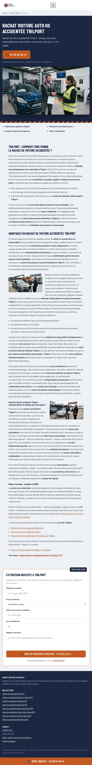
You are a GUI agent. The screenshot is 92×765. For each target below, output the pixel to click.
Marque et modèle (13, 588)
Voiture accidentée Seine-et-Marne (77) (17, 697)
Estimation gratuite (44, 54)
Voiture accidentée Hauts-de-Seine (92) (17, 708)
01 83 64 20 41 (58, 660)
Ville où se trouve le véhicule (17, 610)
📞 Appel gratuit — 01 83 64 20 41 (46, 761)
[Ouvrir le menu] (53, 5)
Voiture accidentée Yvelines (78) (14, 701)
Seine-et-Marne (14, 13)
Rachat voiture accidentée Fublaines (27, 528)
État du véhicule (12, 599)
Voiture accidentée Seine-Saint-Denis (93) (18, 712)
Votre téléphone (13, 621)
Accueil (4, 13)
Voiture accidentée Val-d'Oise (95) (15, 719)
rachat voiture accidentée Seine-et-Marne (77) (41, 555)
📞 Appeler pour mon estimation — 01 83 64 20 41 (46, 653)
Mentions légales (8, 741)
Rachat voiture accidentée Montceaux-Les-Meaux (33, 535)
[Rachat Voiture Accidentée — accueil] (9, 5)
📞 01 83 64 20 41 (16, 54)
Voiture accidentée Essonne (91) (14, 705)
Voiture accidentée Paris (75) (13, 694)
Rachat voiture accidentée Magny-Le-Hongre (31, 550)
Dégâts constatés (13, 633)
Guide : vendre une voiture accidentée (16, 737)
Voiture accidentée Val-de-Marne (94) (16, 716)
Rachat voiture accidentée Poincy (26, 532)
